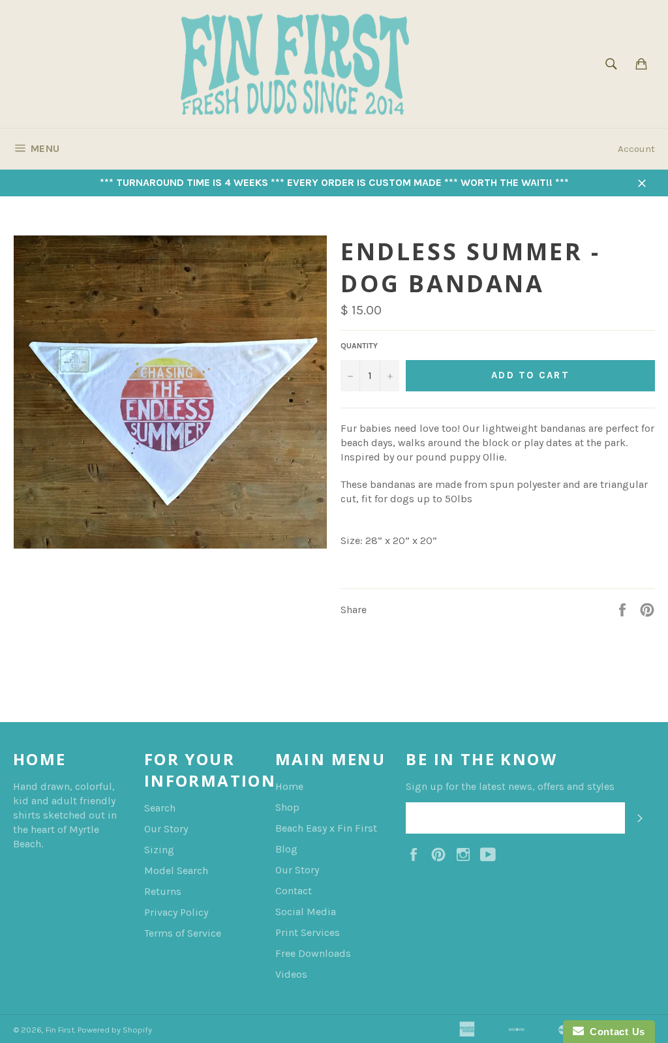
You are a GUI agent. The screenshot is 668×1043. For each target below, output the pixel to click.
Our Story (166, 829)
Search (159, 808)
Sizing (159, 849)
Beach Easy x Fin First (326, 828)
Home (289, 786)
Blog (286, 849)
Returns (162, 891)
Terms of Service (182, 933)
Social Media (305, 911)
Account (636, 149)
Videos (291, 974)
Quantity (359, 345)
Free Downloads (313, 953)
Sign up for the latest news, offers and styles (510, 786)
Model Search (176, 870)
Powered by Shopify (115, 1030)
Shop (287, 807)
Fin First (60, 1030)
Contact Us (614, 1031)
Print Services (307, 932)
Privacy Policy (176, 912)
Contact (293, 890)
